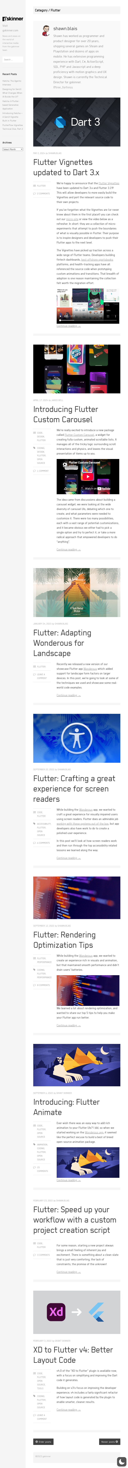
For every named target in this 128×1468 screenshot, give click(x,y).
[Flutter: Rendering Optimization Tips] (76, 898)
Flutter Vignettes (109, 183)
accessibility (44, 823)
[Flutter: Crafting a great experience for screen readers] (76, 739)
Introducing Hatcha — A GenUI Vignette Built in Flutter (12, 117)
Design (40, 436)
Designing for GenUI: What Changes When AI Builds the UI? (12, 93)
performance (44, 977)
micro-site (72, 219)
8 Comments (43, 985)
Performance (44, 962)
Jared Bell (57, 400)
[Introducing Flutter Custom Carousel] (76, 370)
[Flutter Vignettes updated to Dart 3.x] (76, 123)
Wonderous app (94, 1132)
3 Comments (43, 1255)
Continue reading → (69, 325)
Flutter (41, 185)
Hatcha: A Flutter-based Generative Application (11, 105)
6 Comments (43, 842)
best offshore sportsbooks (97, 259)
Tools (40, 1388)
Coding (40, 448)
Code (39, 432)
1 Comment (43, 470)
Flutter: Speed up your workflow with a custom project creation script (74, 1219)
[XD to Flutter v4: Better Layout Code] (76, 1313)
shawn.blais (55, 153)
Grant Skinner (64, 1093)
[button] (121, 1461)
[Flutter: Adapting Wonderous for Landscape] (76, 593)
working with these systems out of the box (82, 823)
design (40, 451)
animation (42, 1144)
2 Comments (43, 193)
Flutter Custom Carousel (79, 434)
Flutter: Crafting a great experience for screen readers (74, 788)
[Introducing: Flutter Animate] (76, 1066)
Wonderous (90, 668)
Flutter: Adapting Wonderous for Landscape (62, 642)
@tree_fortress (63, 87)
